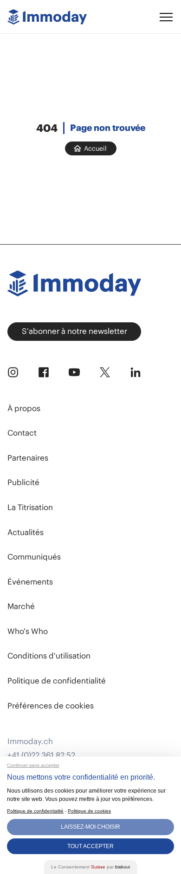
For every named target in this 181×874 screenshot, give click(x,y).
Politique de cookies (89, 810)
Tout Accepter (90, 846)
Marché (21, 606)
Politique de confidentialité (56, 681)
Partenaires (27, 458)
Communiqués (34, 557)
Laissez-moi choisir (90, 827)
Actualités (25, 532)
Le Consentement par (90, 866)
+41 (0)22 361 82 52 (41, 755)
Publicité (23, 482)
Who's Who (27, 631)
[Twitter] (104, 372)
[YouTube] (74, 372)
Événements (30, 582)
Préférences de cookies (50, 706)
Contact (22, 433)
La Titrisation (30, 507)
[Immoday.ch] (47, 17)
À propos (23, 408)
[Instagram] (13, 372)
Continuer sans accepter (33, 765)
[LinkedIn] (135, 372)
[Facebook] (43, 372)
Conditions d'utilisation (48, 656)
